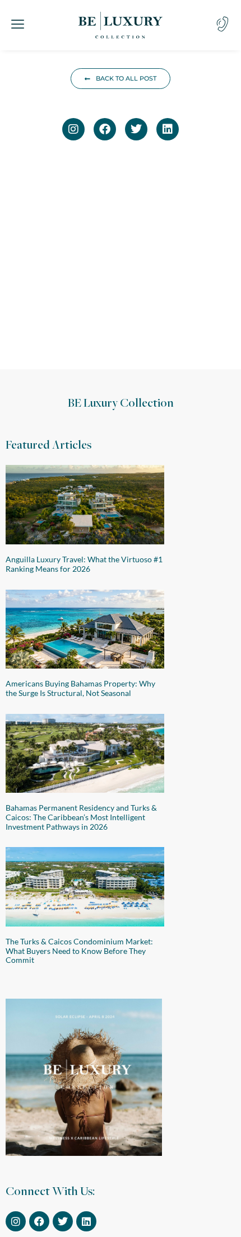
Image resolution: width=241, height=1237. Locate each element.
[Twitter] (136, 129)
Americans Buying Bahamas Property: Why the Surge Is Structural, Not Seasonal (80, 688)
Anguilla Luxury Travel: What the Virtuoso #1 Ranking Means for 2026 (84, 563)
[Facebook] (105, 129)
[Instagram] (73, 129)
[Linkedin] (167, 129)
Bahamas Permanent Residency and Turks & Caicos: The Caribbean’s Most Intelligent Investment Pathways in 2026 (81, 817)
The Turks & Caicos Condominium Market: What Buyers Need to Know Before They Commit (79, 951)
